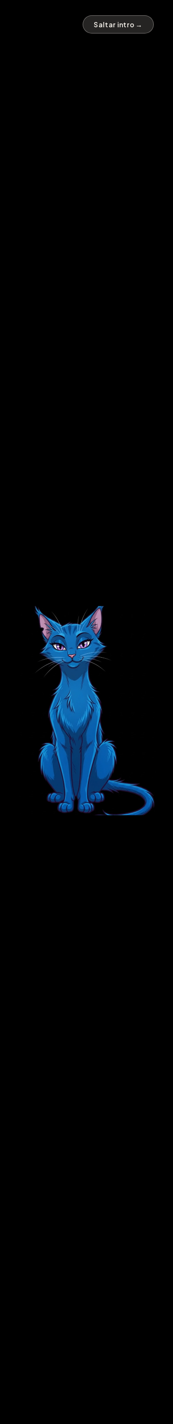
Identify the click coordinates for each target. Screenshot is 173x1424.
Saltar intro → (118, 25)
